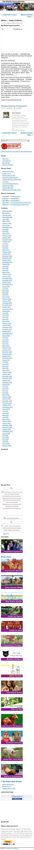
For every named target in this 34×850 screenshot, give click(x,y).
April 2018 (5, 231)
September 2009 (7, 431)
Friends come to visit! (8, 175)
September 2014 (7, 309)
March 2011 (5, 394)
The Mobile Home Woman (13, 1)
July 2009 (5, 435)
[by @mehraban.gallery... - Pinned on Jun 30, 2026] (12, 518)
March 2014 (6, 321)
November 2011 (7, 378)
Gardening (9, 108)
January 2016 (6, 276)
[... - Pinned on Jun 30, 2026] (11, 522)
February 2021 (6, 215)
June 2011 (5, 388)
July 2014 (5, 313)
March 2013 (6, 346)
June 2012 (5, 364)
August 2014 (6, 311)
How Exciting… (15, 198)
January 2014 (6, 325)
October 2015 (6, 282)
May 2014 (5, 317)
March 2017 (6, 250)
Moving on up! (6, 173)
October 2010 (6, 405)
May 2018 (5, 229)
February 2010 (6, 421)
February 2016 (6, 274)
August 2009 (6, 433)
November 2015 (7, 280)
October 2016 (6, 260)
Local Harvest (6, 160)
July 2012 (5, 362)
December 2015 (7, 278)
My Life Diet (5, 163)
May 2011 (5, 390)
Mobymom (19, 23)
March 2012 (6, 370)
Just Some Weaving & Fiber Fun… (21, 202)
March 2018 (6, 233)
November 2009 (7, 427)
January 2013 (6, 350)
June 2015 (5, 290)
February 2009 (6, 445)
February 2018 (6, 235)
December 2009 (7, 425)
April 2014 (5, 319)
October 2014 (6, 307)
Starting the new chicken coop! (11, 190)
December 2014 (7, 303)
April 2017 (5, 248)
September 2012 (7, 358)
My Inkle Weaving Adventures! (20, 204)
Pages (3, 156)
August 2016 (6, 264)
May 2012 (5, 366)
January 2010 (6, 423)
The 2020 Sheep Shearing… (10, 183)
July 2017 (5, 243)
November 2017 (7, 239)
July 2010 (5, 411)
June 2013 (5, 339)
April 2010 (5, 417)
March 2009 (6, 443)
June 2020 (5, 219)
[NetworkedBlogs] (17, 796)
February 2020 (6, 223)
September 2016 (7, 262)
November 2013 (7, 329)
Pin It (25, 106)
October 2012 (6, 356)
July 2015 (5, 288)
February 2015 (6, 299)
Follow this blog (17, 798)
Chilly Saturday (15, 196)
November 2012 (7, 354)
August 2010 (6, 409)
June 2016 (5, 266)
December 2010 (7, 401)
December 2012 (7, 352)
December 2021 (7, 211)
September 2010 (7, 407)
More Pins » (6, 533)
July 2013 (5, 337)
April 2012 (5, 368)
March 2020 (6, 221)
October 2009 (6, 429)
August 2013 (6, 335)
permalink (18, 108)
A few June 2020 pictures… (10, 177)
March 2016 (6, 272)
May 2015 (5, 292)
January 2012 (6, 374)
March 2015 (6, 297)
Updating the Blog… (8, 185)
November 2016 (7, 258)
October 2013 (6, 331)
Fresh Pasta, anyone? (9, 14)
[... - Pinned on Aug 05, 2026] (11, 488)
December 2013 (7, 327)
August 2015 (6, 286)
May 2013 (5, 341)
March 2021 (6, 213)
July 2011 (5, 386)
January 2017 (6, 254)
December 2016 (7, 256)
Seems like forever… (8, 171)
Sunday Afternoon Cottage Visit (11, 179)
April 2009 (5, 441)
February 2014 (6, 323)
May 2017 (5, 246)
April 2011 (5, 392)
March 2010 (6, 419)
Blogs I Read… (6, 557)
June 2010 (5, 413)
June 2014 (5, 315)
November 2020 (7, 217)
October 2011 (6, 380)
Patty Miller (5, 196)
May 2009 (5, 439)
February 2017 (6, 252)
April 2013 (5, 343)
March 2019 (6, 225)
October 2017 (6, 241)
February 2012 (6, 372)
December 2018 (7, 227)
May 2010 (5, 415)
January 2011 (6, 399)
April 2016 (5, 270)
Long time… (6, 181)
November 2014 (7, 305)
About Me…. (6, 158)
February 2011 (6, 397)
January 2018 (6, 237)
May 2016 (5, 268)
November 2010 (7, 403)
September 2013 (7, 333)
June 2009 (5, 437)
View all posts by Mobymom (18, 130)
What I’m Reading (7, 165)
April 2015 (5, 294)
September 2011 (7, 382)
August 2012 (6, 360)
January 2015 (6, 301)
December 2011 (7, 376)
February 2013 (6, 348)
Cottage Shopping (7, 187)
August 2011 (6, 384)
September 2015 (7, 284)
